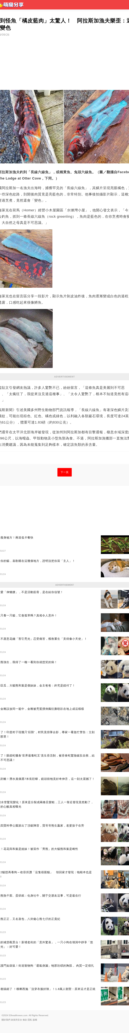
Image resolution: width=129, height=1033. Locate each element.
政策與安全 (16, 1019)
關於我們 (6, 1019)
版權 (35, 1019)
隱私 (30, 1019)
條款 (25, 1019)
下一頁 (65, 472)
